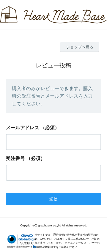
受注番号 (15, 158)
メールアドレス (22, 127)
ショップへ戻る (79, 47)
